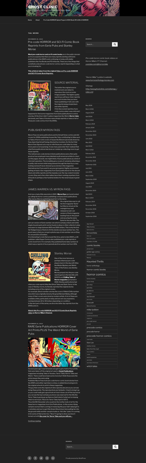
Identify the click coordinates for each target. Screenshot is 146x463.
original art (89, 318)
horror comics (96, 274)
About (38, 20)
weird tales (89, 360)
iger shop (89, 284)
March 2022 (89, 150)
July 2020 (89, 187)
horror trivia (90, 281)
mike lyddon (93, 309)
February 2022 (90, 153)
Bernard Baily (92, 233)
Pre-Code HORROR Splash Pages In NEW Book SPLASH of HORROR (65, 20)
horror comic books (96, 269)
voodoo (88, 354)
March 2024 (90, 120)
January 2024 (90, 127)
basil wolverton (90, 229)
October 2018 (90, 212)
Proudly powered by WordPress (76, 458)
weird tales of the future (92, 362)
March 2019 (89, 198)
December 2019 (91, 190)
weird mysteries (92, 357)
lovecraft (90, 303)
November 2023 (91, 135)
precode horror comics (99, 335)
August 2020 (90, 183)
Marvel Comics (91, 306)
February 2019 (90, 201)
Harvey (89, 257)
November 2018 (91, 209)
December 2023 (91, 131)
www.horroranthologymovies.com (100, 80)
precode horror (93, 331)
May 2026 (89, 105)
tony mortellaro (90, 351)
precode (89, 324)
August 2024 (90, 113)
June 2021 (89, 172)
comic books (93, 245)
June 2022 (89, 138)
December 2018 (91, 205)
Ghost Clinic (43, 7)
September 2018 (91, 216)
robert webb (89, 339)
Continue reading (34, 421)
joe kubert (89, 293)
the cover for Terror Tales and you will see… (56, 416)
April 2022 (89, 146)
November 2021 (91, 161)
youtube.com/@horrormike (97, 64)
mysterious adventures (92, 315)
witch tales (92, 366)
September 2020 (91, 179)
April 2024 (89, 116)
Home (30, 20)
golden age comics (93, 252)
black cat (89, 236)
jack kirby (89, 288)
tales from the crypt (93, 349)
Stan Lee (90, 343)
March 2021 (89, 175)
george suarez (90, 249)
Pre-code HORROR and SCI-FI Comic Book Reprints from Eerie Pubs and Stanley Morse (53, 45)
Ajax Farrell (90, 224)
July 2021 (89, 168)
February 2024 (90, 124)
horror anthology (93, 266)
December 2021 (91, 157)
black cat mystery (91, 238)
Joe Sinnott (91, 297)
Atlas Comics (91, 227)
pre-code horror (92, 321)
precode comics (94, 327)
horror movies (91, 278)
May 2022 (89, 142)
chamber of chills (92, 241)
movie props (90, 313)
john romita (89, 299)
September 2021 (91, 164)
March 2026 (90, 109)
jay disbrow (90, 290)
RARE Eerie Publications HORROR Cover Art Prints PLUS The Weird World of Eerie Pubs (53, 330)
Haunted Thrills (95, 261)
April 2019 (89, 194)
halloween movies (91, 254)
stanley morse (91, 346)
